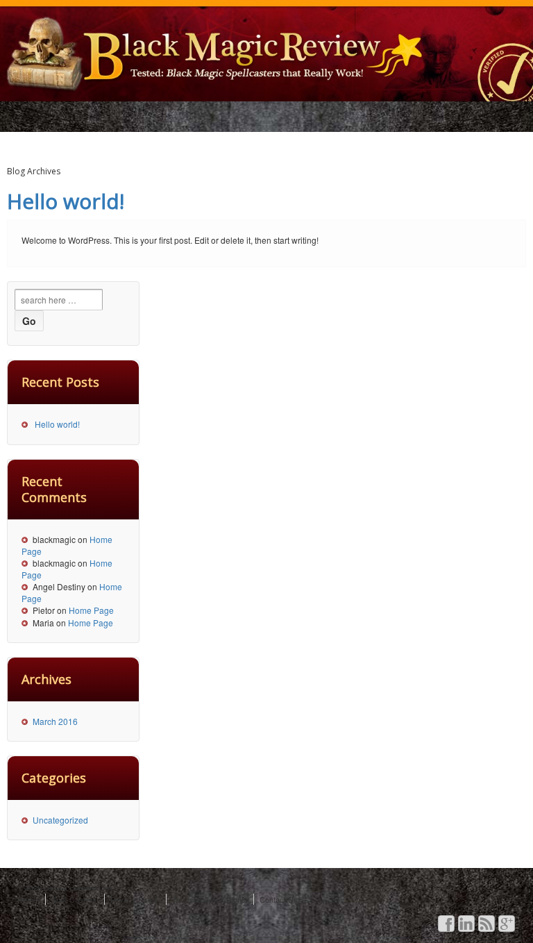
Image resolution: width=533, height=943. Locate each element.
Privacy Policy (134, 899)
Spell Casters (73, 899)
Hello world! (65, 201)
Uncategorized (60, 820)
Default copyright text (78, 887)
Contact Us (279, 899)
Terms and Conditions (209, 899)
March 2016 (55, 721)
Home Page (91, 610)
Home (27, 899)
